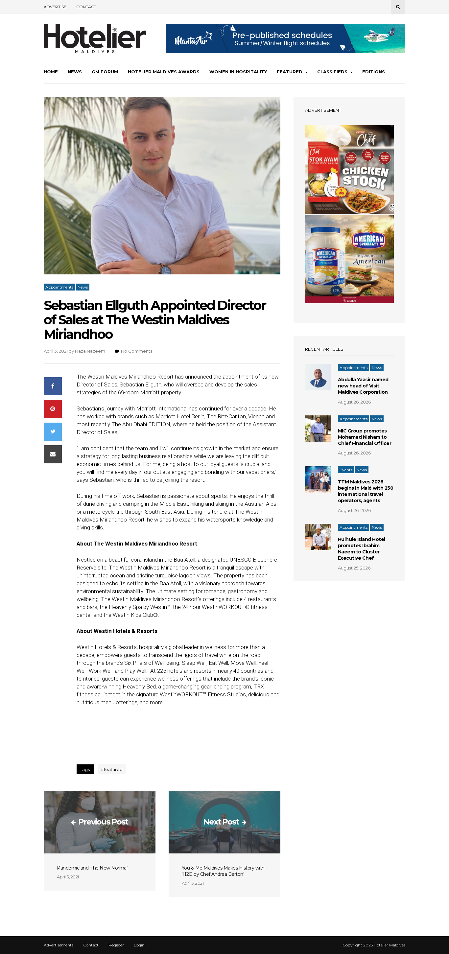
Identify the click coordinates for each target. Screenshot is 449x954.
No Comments (136, 351)
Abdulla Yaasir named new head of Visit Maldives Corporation (363, 386)
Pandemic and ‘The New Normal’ (92, 868)
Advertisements (58, 945)
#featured (112, 769)
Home (51, 71)
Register (116, 945)
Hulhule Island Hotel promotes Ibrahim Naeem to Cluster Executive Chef (361, 548)
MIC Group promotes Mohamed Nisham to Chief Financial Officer (364, 437)
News (75, 71)
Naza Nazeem (90, 351)
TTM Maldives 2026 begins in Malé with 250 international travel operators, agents (365, 491)
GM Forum (105, 71)
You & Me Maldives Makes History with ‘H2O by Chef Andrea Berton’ (223, 871)
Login (139, 945)
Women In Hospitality (238, 71)
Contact (86, 6)
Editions (373, 71)
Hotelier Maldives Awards (164, 71)
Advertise (55, 6)
